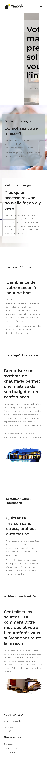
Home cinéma (10, 748)
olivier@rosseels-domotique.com (19, 731)
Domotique (9, 744)
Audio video (9, 752)
